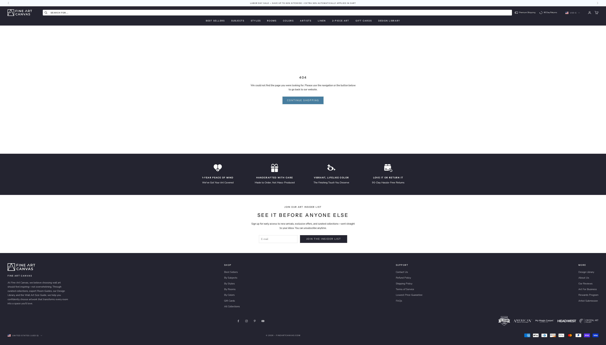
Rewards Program (588, 295)
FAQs (399, 301)
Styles (256, 20)
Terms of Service (405, 289)
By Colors (229, 295)
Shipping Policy (404, 283)
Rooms (272, 20)
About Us (583, 278)
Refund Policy (403, 278)
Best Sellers (215, 20)
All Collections (232, 306)
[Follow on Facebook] (238, 321)
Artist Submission (588, 301)
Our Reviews (585, 283)
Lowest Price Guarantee (409, 295)
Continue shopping (303, 100)
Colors (288, 20)
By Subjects (230, 278)
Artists (306, 20)
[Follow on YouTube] (262, 321)
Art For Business (587, 289)
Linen (322, 20)
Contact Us (402, 272)
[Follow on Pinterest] (254, 321)
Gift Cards (364, 20)
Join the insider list (323, 239)
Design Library (389, 20)
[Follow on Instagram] (246, 321)
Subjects (237, 20)
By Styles (229, 283)
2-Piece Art (340, 20)
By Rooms (230, 289)
